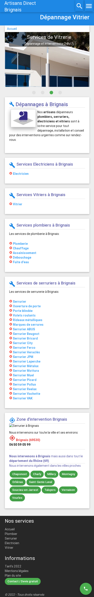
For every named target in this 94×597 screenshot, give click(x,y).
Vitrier (9, 548)
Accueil (12, 29)
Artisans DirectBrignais (20, 6)
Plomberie (20, 244)
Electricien (12, 543)
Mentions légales (16, 571)
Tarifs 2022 (13, 566)
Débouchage (22, 257)
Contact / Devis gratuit (22, 581)
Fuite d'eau (21, 262)
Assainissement (24, 253)
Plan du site (13, 575)
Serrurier (11, 538)
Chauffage (21, 248)
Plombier (11, 534)
